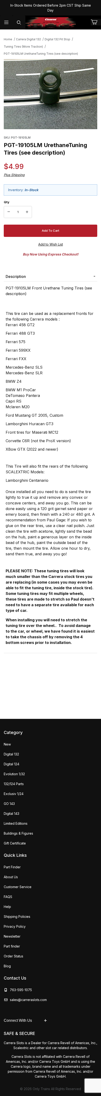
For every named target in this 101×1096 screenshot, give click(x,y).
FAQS (8, 897)
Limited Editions (15, 823)
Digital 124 (11, 764)
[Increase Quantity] (27, 212)
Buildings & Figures (18, 833)
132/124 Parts (14, 784)
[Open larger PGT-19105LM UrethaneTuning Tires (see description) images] (50, 94)
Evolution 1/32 (14, 774)
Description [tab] (16, 276)
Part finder (12, 946)
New (7, 744)
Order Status (13, 956)
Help (7, 907)
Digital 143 (11, 814)
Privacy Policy (15, 926)
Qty (6, 202)
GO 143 (9, 804)
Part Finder (12, 867)
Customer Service (17, 887)
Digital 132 (11, 754)
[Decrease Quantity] (8, 212)
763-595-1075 (20, 990)
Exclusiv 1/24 (13, 794)
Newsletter (12, 936)
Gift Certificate (15, 843)
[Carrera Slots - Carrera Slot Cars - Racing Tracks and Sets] (50, 22)
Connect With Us (18, 1020)
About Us (11, 877)
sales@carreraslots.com (28, 1000)
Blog (7, 966)
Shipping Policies (17, 917)
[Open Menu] (6, 22)
